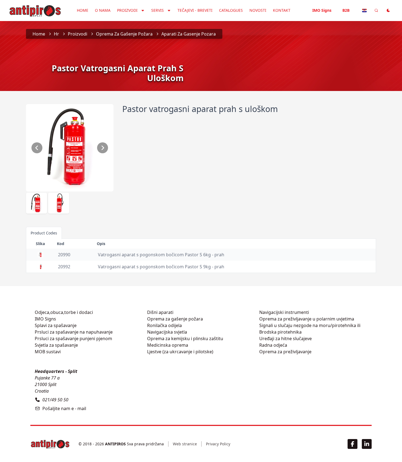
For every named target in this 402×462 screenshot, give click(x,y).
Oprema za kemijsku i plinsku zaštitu (185, 339)
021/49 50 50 (55, 400)
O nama (102, 10)
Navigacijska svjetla (167, 332)
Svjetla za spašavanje (56, 345)
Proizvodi (77, 34)
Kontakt (281, 10)
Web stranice (185, 443)
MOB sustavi (48, 352)
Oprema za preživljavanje (285, 352)
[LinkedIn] (367, 444)
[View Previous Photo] (36, 147)
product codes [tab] (44, 233)
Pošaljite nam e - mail (64, 408)
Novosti (257, 10)
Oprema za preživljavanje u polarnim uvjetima (306, 319)
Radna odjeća (273, 345)
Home (82, 10)
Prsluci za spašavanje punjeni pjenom (73, 339)
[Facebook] (352, 444)
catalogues (231, 10)
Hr (56, 34)
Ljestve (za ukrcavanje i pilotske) (180, 352)
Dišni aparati (160, 312)
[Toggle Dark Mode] (388, 10)
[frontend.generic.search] (376, 10)
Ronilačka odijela (164, 325)
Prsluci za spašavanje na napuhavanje (74, 332)
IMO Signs (321, 10)
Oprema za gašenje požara (124, 34)
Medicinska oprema (167, 345)
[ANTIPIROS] (50, 444)
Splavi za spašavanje (56, 325)
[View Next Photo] (102, 147)
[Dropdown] (364, 10)
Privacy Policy (218, 443)
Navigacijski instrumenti (284, 312)
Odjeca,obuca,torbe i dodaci (64, 312)
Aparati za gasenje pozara (188, 34)
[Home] (35, 10)
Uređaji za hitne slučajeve (285, 339)
